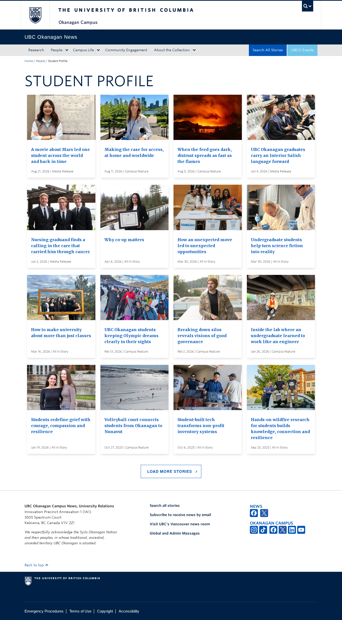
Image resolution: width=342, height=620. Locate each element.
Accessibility (129, 611)
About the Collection (172, 50)
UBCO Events (302, 50)
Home (29, 61)
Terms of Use (80, 611)
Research (36, 50)
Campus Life (83, 50)
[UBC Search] (307, 6)
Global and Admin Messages (175, 533)
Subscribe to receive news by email (180, 515)
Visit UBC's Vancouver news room (180, 524)
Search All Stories (268, 50)
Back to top (35, 565)
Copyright (105, 611)
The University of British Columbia (35, 15)
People (56, 50)
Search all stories (165, 506)
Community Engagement (126, 50)
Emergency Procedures (44, 611)
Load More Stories (169, 471)
